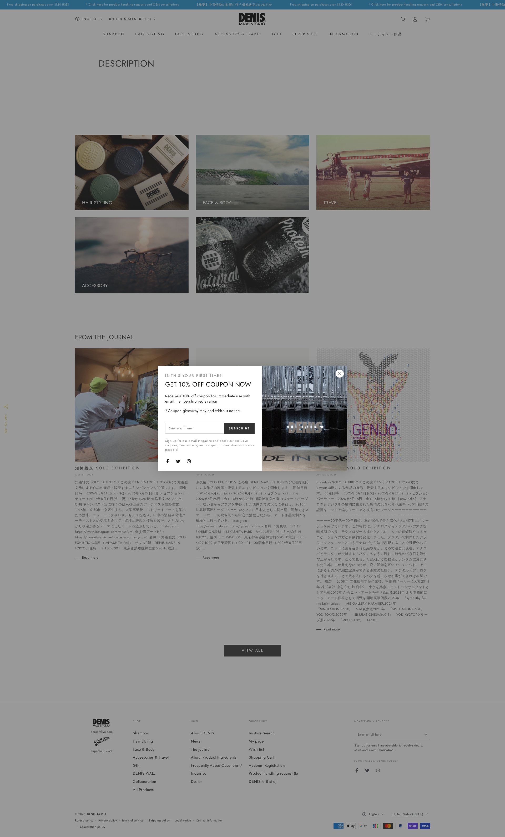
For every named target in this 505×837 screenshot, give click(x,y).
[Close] (339, 373)
